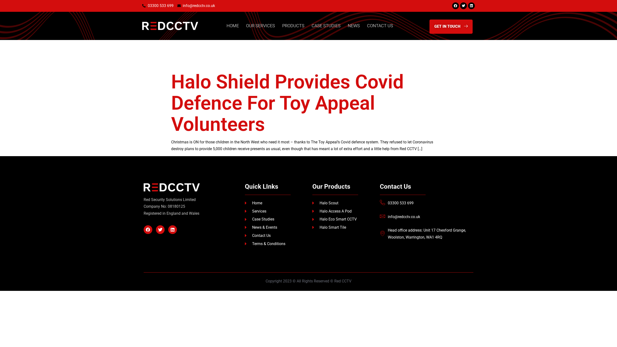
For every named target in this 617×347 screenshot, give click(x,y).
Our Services (260, 25)
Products (293, 25)
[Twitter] (463, 5)
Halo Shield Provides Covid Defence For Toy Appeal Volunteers (287, 103)
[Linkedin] (471, 5)
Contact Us (380, 25)
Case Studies (326, 25)
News (354, 25)
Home (233, 25)
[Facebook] (455, 5)
